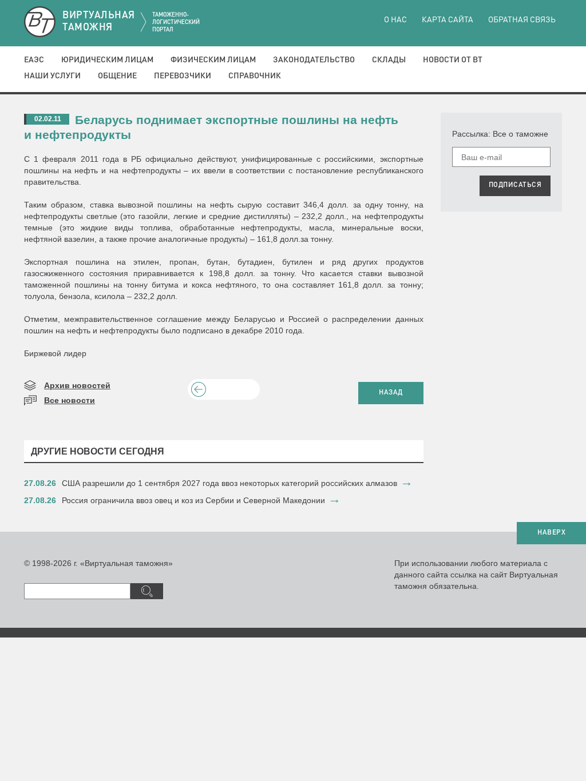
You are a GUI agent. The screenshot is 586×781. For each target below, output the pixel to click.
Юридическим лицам (107, 60)
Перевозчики (182, 76)
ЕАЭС (34, 60)
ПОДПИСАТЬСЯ (515, 185)
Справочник (254, 76)
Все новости (69, 400)
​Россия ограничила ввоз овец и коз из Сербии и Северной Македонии (193, 500)
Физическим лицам (213, 60)
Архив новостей (77, 385)
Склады (389, 60)
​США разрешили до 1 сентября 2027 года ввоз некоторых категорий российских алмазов (229, 483)
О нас (395, 20)
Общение (117, 76)
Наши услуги (52, 76)
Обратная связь (522, 20)
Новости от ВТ (452, 60)
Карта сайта (447, 20)
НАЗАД (391, 392)
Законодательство (314, 60)
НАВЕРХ (551, 532)
